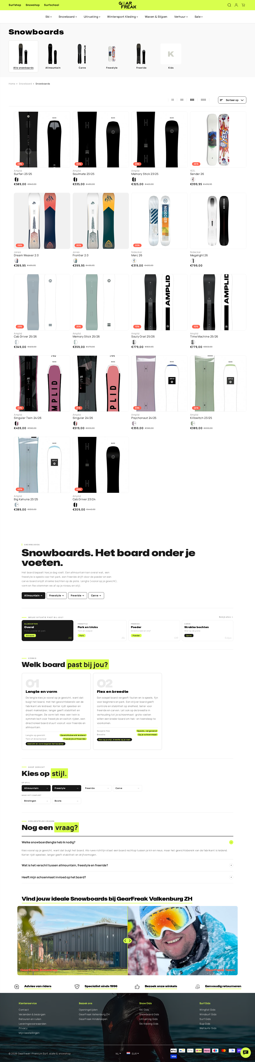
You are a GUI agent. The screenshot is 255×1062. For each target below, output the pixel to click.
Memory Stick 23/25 (145, 174)
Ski (47, 17)
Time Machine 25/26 (204, 336)
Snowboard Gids (149, 1014)
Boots (66, 800)
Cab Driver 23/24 (84, 499)
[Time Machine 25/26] (218, 302)
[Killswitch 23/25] (218, 384)
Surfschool (51, 5)
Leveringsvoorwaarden (32, 1023)
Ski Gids (144, 1009)
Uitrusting (91, 17)
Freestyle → (56, 595)
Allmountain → (33, 595)
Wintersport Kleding (122, 17)
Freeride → (77, 595)
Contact (24, 1009)
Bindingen (36, 800)
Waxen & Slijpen (156, 17)
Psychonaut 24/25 (143, 418)
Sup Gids (204, 1023)
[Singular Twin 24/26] (42, 384)
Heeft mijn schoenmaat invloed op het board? (127, 877)
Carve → (96, 595)
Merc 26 (136, 255)
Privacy (23, 1028)
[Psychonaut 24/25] (159, 384)
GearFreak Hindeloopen (93, 1019)
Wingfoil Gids (207, 1009)
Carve (127, 788)
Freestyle (66, 788)
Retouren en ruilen (30, 1019)
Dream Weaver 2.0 (26, 255)
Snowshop (33, 5)
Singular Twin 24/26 (27, 418)
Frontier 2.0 (81, 255)
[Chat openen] (245, 1052)
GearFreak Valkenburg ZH (94, 1014)
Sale (198, 17)
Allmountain (36, 788)
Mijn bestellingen (29, 1033)
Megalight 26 (199, 255)
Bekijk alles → (226, 617)
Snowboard (67, 17)
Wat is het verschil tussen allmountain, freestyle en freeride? (127, 865)
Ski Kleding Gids (148, 1023)
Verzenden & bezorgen (32, 1014)
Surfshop (15, 5)
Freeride (97, 788)
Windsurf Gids (207, 1014)
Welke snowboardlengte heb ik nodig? (127, 842)
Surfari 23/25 (23, 174)
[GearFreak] (127, 5)
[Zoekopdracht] (229, 5)
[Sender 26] (218, 140)
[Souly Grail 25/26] (159, 302)
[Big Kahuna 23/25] (42, 465)
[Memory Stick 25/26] (101, 302)
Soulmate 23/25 (84, 174)
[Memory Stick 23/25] (159, 140)
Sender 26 (197, 174)
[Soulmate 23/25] (101, 140)
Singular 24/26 (83, 418)
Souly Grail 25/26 (143, 336)
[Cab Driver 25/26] (42, 302)
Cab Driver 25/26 (25, 336)
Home (12, 83)
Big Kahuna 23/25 (26, 499)
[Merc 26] (159, 221)
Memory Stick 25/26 (86, 336)
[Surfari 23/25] (42, 140)
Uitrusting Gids (148, 1019)
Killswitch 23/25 (201, 418)
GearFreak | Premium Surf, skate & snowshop (44, 1053)
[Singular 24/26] (101, 384)
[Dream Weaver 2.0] (42, 221)
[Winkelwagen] (243, 5)
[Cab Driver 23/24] (101, 465)
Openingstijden (88, 1009)
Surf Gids (205, 1019)
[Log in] (236, 5)
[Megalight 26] (218, 221)
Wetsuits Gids (207, 1028)
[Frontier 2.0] (101, 221)
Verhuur (180, 17)
